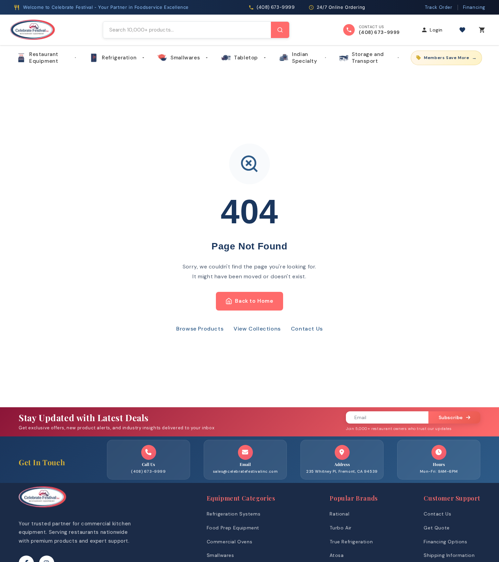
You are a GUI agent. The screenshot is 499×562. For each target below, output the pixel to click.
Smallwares (185, 57)
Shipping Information (449, 555)
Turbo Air (340, 528)
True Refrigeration (351, 542)
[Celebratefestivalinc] (42, 509)
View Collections (257, 328)
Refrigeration (119, 57)
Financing (474, 7)
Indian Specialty (304, 57)
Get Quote (436, 528)
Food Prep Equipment (233, 528)
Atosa (337, 555)
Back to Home (254, 301)
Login (436, 30)
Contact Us (307, 328)
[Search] (280, 30)
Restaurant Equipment (43, 57)
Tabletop (246, 57)
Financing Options (445, 542)
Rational (339, 514)
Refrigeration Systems (234, 514)
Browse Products (199, 328)
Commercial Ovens (230, 542)
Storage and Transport (368, 57)
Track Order (438, 7)
